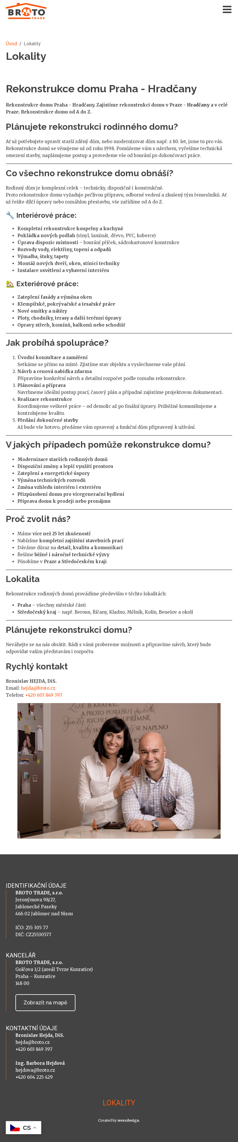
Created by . (119, 1120)
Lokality (119, 1103)
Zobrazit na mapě (45, 1002)
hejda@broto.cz (38, 688)
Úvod (11, 43)
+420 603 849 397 (43, 695)
